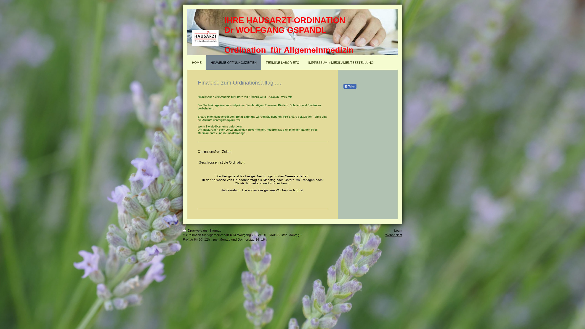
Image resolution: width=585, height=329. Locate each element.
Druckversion (197, 230)
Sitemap (215, 230)
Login (398, 230)
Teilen (351, 86)
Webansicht (393, 235)
